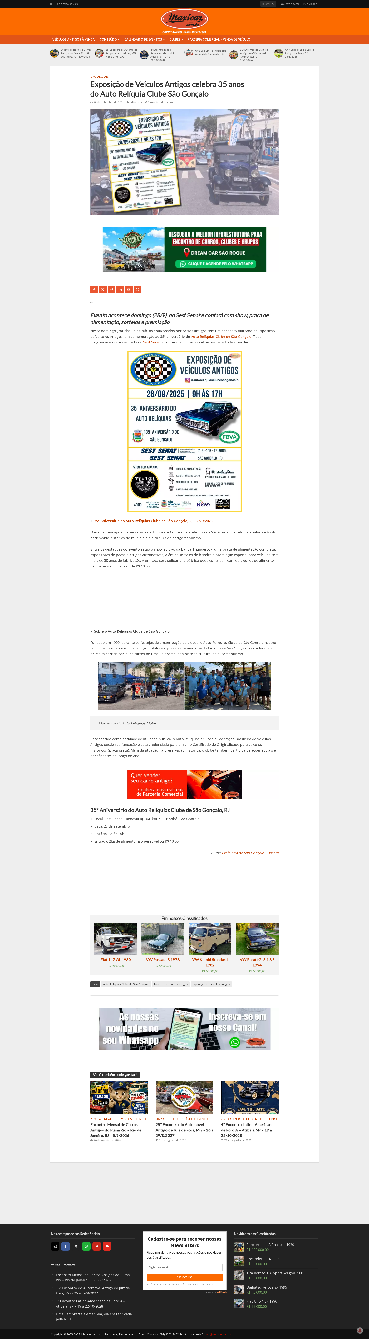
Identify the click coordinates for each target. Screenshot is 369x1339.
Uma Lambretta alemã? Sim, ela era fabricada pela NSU (210, 52)
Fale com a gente (290, 4)
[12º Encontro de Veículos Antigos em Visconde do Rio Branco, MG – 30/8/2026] (233, 54)
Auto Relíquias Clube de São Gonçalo (221, 336)
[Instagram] (55, 1246)
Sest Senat (152, 342)
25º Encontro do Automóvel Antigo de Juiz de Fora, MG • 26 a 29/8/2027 (121, 53)
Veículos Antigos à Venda (73, 39)
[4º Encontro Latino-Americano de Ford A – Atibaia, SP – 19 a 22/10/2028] (144, 54)
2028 (224, 1119)
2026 (93, 1119)
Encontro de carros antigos (171, 984)
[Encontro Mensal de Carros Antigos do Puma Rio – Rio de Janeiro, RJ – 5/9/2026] (54, 53)
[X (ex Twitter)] (76, 1246)
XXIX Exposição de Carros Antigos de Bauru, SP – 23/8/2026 (299, 53)
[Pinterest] (96, 1246)
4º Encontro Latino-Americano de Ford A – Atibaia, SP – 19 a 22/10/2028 (163, 55)
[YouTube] (107, 1246)
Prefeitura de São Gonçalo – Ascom (250, 852)
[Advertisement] (184, 602)
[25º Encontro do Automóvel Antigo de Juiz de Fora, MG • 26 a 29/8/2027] (99, 53)
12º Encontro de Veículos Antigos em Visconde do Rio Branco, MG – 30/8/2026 (254, 55)
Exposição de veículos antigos (211, 984)
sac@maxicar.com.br (218, 1334)
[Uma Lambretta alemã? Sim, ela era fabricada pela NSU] (188, 52)
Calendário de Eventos (143, 39)
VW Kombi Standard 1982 (210, 962)
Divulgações (99, 76)
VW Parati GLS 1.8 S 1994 (257, 962)
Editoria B (136, 102)
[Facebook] (65, 1246)
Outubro (270, 1119)
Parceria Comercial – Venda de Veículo (219, 39)
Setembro (140, 1119)
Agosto (168, 1119)
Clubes (175, 39)
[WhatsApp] (86, 1246)
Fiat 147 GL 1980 (116, 959)
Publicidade (310, 4)
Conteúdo (108, 39)
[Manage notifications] (360, 1330)
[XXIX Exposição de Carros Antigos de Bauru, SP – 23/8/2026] (278, 53)
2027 (159, 1119)
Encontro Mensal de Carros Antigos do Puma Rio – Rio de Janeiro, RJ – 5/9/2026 (76, 53)
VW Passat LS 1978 (163, 959)
